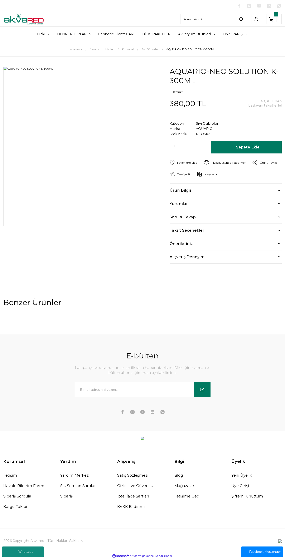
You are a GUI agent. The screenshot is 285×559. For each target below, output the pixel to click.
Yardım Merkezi (75, 475)
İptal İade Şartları (133, 496)
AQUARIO (204, 129)
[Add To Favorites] (183, 162)
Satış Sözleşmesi (132, 475)
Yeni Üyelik (241, 475)
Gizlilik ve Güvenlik (135, 486)
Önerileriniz (181, 243)
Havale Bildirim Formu (24, 486)
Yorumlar (179, 203)
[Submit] (202, 389)
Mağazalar (184, 486)
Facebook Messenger (265, 552)
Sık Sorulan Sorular (78, 486)
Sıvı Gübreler (207, 124)
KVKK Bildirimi (131, 506)
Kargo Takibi (15, 506)
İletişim (10, 475)
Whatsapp (25, 552)
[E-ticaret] (142, 556)
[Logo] (23, 19)
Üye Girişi (240, 486)
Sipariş (66, 496)
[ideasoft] (120, 556)
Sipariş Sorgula (17, 496)
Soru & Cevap (183, 217)
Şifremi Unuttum (247, 496)
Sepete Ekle (248, 147)
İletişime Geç (186, 496)
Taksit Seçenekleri (187, 230)
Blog (178, 475)
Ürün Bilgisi (181, 190)
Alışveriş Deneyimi (188, 257)
